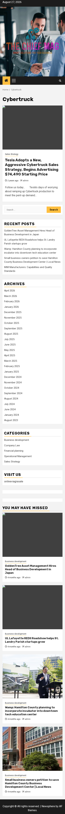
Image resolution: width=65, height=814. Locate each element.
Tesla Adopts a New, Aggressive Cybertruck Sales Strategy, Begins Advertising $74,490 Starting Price (31, 167)
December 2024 (12, 377)
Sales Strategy (11, 154)
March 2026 (10, 296)
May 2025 (9, 350)
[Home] (6, 80)
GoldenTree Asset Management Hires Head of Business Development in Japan (30, 569)
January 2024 (11, 414)
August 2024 (11, 398)
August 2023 (11, 420)
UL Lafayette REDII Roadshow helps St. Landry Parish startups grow (32, 640)
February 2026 (12, 301)
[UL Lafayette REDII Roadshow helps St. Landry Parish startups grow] (32, 607)
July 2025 (9, 339)
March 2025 (10, 360)
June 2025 (10, 344)
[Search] (60, 80)
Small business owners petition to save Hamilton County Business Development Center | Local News (32, 783)
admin (25, 180)
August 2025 (11, 333)
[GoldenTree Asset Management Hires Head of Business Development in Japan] (32, 535)
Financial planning (13, 450)
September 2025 (13, 328)
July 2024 (9, 404)
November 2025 (13, 317)
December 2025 (12, 312)
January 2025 (11, 371)
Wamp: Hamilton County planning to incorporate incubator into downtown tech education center (31, 711)
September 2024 (13, 393)
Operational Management (18, 456)
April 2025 (9, 355)
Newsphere (48, 806)
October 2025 (11, 323)
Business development (16, 439)
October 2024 (11, 387)
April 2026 (9, 290)
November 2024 (13, 382)
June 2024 (10, 409)
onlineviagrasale (13, 481)
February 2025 (12, 366)
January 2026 (11, 306)
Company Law (12, 445)
